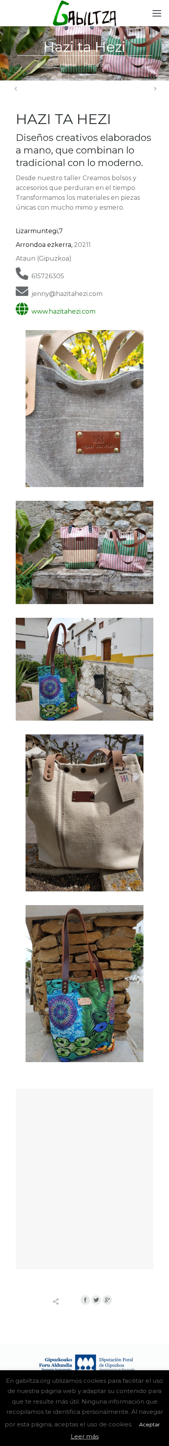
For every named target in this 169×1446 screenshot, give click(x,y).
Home (68, 65)
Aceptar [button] (149, 1424)
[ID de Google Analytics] (107, 1300)
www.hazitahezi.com (62, 311)
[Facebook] (85, 1300)
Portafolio (96, 65)
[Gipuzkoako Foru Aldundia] (84, 1367)
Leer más (85, 1436)
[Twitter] (96, 1300)
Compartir (64, 1301)
